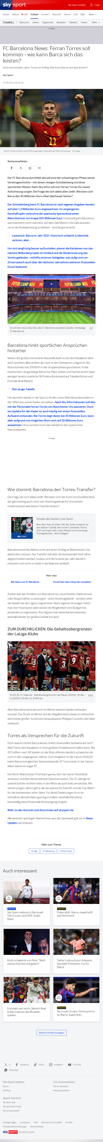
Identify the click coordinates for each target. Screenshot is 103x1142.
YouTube (77, 1064)
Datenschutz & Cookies (51, 1122)
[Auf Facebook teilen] (12, 168)
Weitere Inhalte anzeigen (51, 1033)
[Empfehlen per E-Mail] (39, 168)
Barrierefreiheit (37, 1126)
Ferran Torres (66, 851)
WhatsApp (13, 1070)
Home (6, 14)
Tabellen (73, 22)
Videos (15, 14)
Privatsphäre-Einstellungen (15, 1126)
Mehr (91, 14)
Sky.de (6, 1086)
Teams (84, 22)
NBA (82, 14)
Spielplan (61, 22)
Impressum (25, 1122)
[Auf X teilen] (21, 168)
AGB (36, 1122)
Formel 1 (45, 14)
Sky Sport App (9, 1102)
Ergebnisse (47, 22)
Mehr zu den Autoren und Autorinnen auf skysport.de (40, 810)
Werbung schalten (61, 1090)
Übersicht (24, 22)
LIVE (25, 14)
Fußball (34, 14)
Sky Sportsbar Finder (12, 1106)
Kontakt (69, 1122)
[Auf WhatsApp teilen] (30, 168)
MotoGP (56, 14)
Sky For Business (60, 1086)
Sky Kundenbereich (11, 1111)
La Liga (34, 851)
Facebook (24, 1064)
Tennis (67, 14)
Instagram (58, 1064)
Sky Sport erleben (77, 5)
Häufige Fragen (9, 1122)
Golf (75, 14)
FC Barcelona (48, 851)
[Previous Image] (7, 299)
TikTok (41, 1064)
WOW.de (7, 1090)
